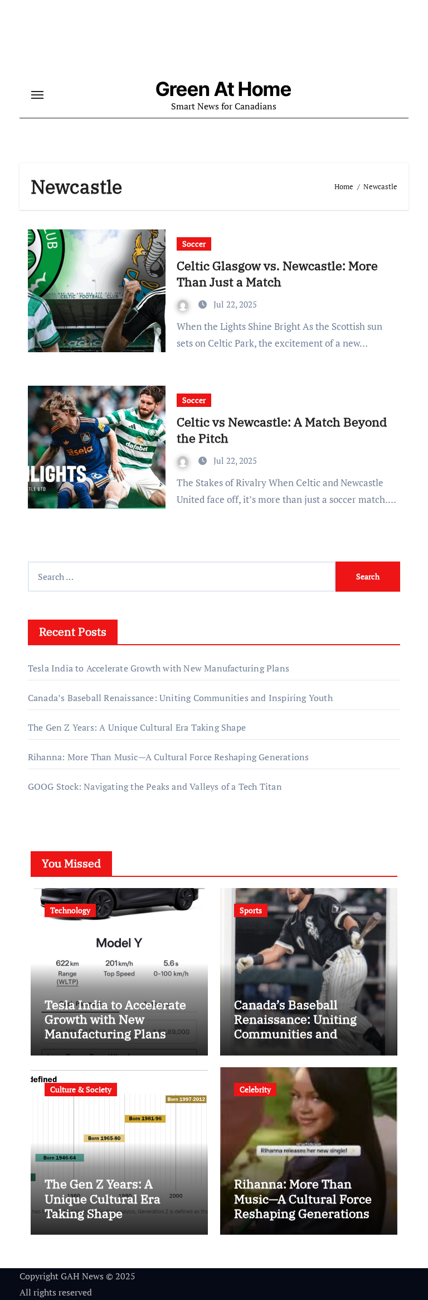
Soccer (194, 243)
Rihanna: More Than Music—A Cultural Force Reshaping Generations (168, 757)
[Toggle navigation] (37, 95)
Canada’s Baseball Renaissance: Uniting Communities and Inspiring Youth (180, 698)
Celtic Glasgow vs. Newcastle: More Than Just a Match (277, 273)
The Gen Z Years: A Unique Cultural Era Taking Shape (137, 727)
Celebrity (255, 1089)
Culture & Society (80, 1089)
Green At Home (223, 88)
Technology (70, 910)
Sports (251, 910)
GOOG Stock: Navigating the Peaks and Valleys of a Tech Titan (155, 786)
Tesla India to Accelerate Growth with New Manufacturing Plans (158, 668)
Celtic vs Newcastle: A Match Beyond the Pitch (282, 430)
